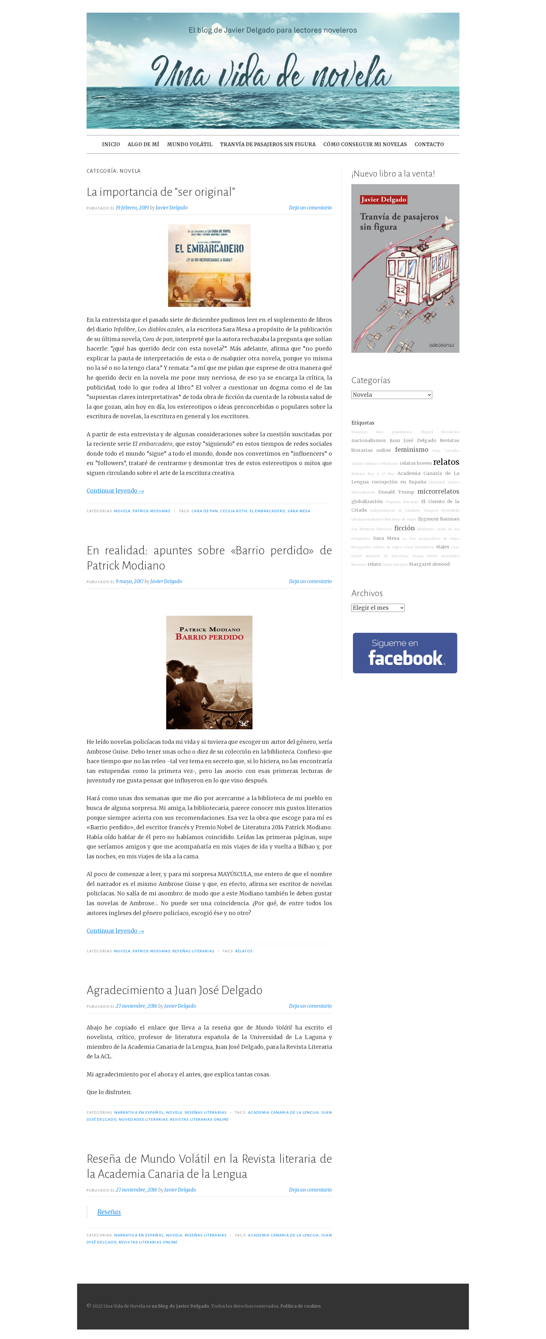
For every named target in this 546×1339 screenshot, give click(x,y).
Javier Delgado (172, 208)
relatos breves (416, 463)
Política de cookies (300, 1306)
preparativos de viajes (439, 539)
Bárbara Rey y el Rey (372, 474)
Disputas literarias (401, 502)
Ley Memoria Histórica (371, 529)
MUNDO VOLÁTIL (189, 144)
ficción (404, 528)
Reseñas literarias (193, 951)
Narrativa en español (139, 1112)
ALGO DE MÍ (143, 144)
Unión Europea (395, 565)
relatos (244, 951)
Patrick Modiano (152, 511)
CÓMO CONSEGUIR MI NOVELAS (365, 144)
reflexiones (388, 464)
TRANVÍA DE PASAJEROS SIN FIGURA (268, 144)
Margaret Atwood (429, 564)
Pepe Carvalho (445, 451)
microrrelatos (438, 491)
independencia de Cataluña (395, 510)
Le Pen (409, 539)
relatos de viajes (387, 547)
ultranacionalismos (367, 519)
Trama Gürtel (424, 556)
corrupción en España (399, 482)
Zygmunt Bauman (438, 519)
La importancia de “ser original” (161, 192)
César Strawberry (419, 547)
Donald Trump (396, 492)
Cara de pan (204, 511)
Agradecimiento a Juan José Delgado (175, 990)
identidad (437, 482)
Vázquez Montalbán (441, 510)
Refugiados (361, 547)
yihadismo (425, 529)
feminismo (411, 449)
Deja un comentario (310, 208)
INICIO (111, 144)
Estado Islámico (364, 464)
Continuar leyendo (115, 490)
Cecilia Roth (233, 511)
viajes (442, 547)
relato (374, 564)
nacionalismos (368, 440)
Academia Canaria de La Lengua (283, 1112)
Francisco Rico (367, 432)
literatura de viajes (400, 519)
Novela (122, 511)
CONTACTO (429, 144)
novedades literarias (143, 1119)
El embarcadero (267, 511)
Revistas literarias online (199, 1119)
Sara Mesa (299, 511)
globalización (367, 501)
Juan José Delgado (413, 440)
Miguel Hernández (440, 432)
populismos (402, 432)
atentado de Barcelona (387, 556)
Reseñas (109, 1212)
